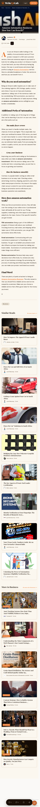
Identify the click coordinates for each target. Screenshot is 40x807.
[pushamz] (4, 38)
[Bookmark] (23, 802)
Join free (33, 3)
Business (8, 7)
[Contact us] (34, 803)
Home (3, 7)
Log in (25, 3)
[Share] (29, 802)
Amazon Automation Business (12, 279)
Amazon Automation (21, 70)
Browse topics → (32, 313)
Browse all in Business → (30, 587)
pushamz (10, 37)
